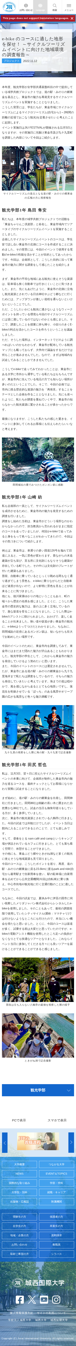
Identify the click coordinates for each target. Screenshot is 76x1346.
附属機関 (56, 1201)
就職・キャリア (56, 1192)
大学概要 (19, 1164)
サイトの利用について (51, 1313)
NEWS (20, 1173)
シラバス (56, 1254)
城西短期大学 (59, 1320)
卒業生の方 (56, 1226)
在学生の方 (19, 1226)
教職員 (56, 1244)
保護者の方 (56, 1216)
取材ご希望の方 (19, 1254)
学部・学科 (56, 1183)
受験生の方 (19, 1216)
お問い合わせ (26, 10)
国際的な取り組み (19, 1183)
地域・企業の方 (19, 1235)
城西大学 (41, 1320)
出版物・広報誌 (19, 1201)
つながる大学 (57, 1164)
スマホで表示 (57, 1120)
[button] (4, 1142)
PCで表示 (19, 1120)
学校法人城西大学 (19, 1320)
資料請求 (56, 1235)
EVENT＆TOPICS (56, 1173)
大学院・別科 (19, 1192)
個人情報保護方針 (21, 1313)
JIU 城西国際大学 (9, 7)
